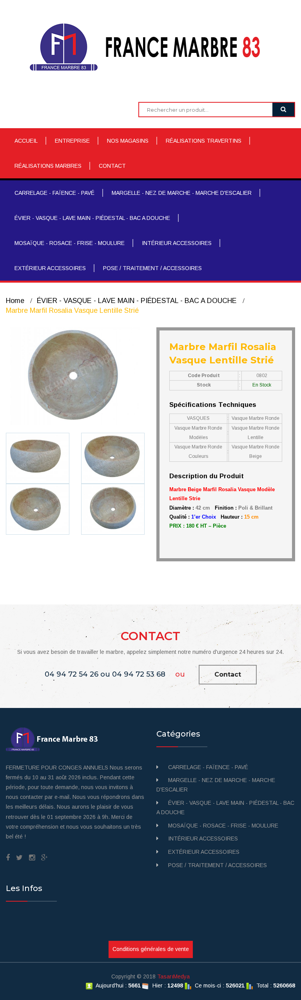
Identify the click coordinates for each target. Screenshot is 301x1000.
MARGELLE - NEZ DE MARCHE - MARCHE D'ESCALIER (182, 193)
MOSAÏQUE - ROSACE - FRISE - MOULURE (70, 243)
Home (15, 301)
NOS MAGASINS (128, 141)
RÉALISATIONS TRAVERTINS (203, 141)
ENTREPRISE (72, 141)
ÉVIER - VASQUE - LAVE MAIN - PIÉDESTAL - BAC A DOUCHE (92, 218)
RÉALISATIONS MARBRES (48, 166)
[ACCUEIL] (150, 47)
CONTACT (112, 166)
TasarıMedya (173, 976)
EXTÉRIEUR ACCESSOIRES (50, 268)
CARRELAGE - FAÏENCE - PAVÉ (54, 193)
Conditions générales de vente (150, 949)
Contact (227, 674)
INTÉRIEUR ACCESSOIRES (177, 243)
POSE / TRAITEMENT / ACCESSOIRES (152, 268)
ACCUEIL (26, 141)
